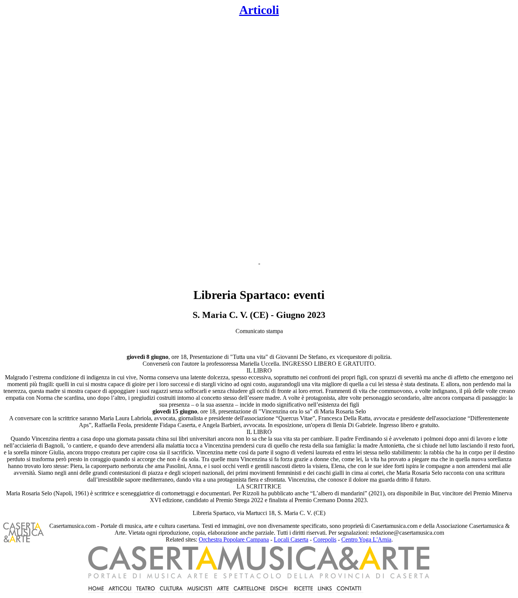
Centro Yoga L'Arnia (366, 539)
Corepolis (324, 539)
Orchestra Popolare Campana (234, 539)
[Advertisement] (196, 138)
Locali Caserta (291, 539)
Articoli (259, 10)
